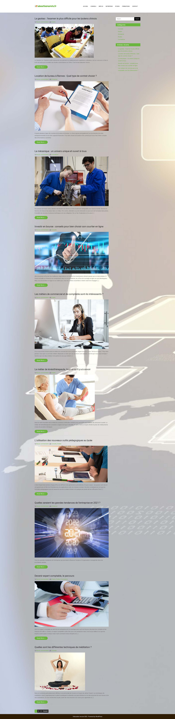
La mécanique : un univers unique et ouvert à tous (60, 151)
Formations (126, 6)
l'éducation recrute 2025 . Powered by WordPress (87, 716)
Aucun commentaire (42, 22)
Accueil (85, 6)
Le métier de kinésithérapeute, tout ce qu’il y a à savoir (63, 369)
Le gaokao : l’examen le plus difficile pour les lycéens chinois (66, 18)
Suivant (45, 711)
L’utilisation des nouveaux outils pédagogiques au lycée (63, 440)
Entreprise (109, 6)
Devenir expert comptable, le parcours (54, 575)
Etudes (117, 6)
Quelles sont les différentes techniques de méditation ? (63, 647)
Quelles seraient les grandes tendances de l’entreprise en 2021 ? (67, 502)
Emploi (101, 6)
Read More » (41, 67)
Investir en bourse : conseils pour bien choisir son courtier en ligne (69, 226)
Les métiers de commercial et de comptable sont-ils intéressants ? (69, 294)
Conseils (93, 6)
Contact (135, 6)
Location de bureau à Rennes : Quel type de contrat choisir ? (66, 76)
